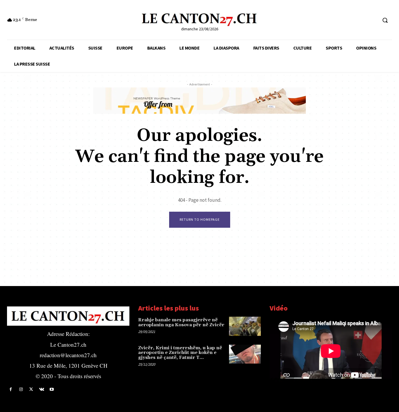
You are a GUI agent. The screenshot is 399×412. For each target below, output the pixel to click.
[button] (385, 20)
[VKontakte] (41, 389)
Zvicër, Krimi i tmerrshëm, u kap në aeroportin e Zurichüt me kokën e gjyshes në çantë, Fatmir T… (180, 352)
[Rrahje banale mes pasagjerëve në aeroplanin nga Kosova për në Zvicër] (245, 326)
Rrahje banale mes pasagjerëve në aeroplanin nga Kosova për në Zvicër (181, 322)
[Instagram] (21, 389)
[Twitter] (31, 389)
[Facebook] (10, 389)
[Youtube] (51, 389)
